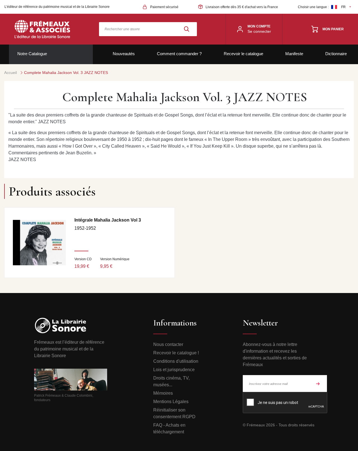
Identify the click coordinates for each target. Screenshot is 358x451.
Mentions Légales (171, 401)
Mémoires (163, 393)
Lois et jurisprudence (174, 369)
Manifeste (294, 53)
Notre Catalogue (32, 53)
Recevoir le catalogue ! (176, 352)
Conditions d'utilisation (175, 361)
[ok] (318, 383)
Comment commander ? (179, 53)
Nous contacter (168, 344)
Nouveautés (124, 53)
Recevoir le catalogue (243, 53)
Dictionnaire (336, 53)
